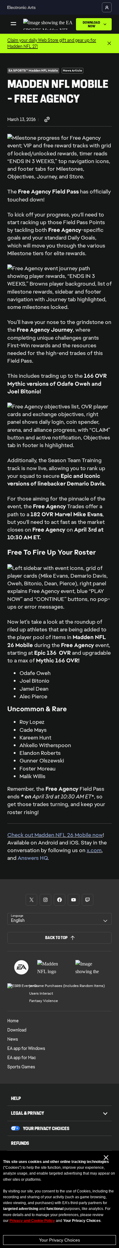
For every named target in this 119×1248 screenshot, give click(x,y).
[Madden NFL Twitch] (87, 900)
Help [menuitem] (16, 1098)
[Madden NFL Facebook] (59, 900)
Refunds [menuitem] (20, 1143)
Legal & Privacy (27, 1113)
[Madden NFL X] (31, 900)
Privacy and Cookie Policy (32, 1221)
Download (16, 1030)
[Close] (109, 43)
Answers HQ (33, 857)
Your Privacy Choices (59, 1240)
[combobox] (59, 919)
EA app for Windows (26, 1048)
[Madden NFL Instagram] (45, 900)
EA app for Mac (21, 1057)
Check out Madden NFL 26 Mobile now (55, 834)
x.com (94, 850)
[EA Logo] (21, 967)
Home (13, 1021)
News (12, 1039)
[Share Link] (47, 119)
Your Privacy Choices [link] (46, 1128)
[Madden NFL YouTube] (73, 900)
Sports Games (21, 1067)
